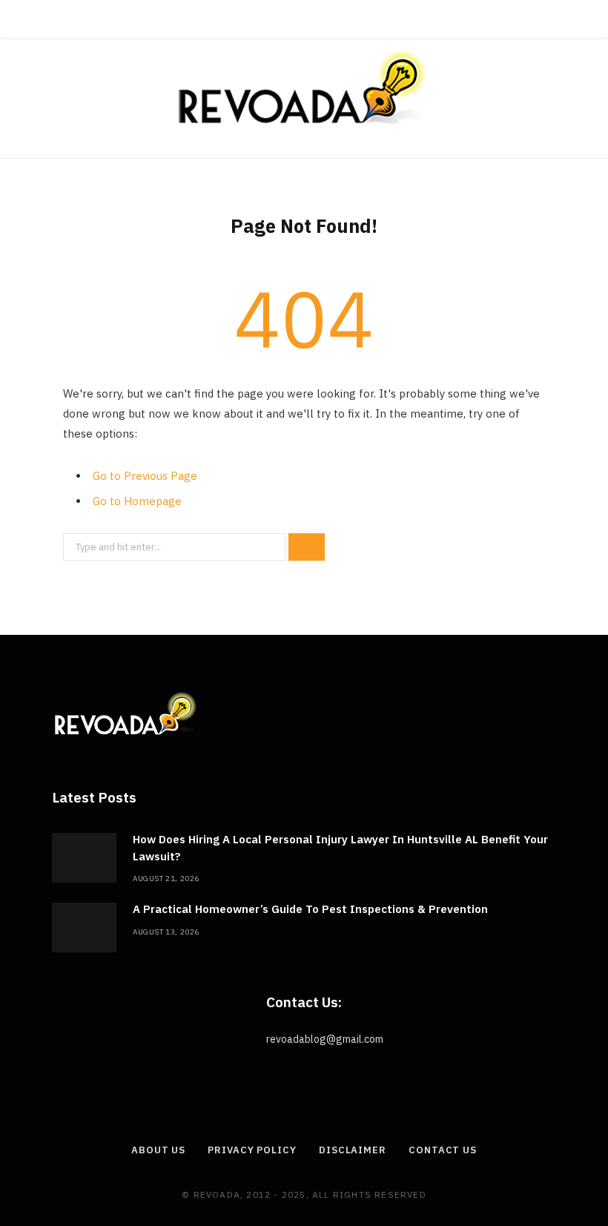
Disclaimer (352, 1150)
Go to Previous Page (145, 476)
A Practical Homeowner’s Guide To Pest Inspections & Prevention (310, 909)
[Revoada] (304, 87)
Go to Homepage (137, 501)
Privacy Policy (252, 1150)
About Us (158, 1150)
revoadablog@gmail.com (324, 1039)
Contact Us (443, 1150)
